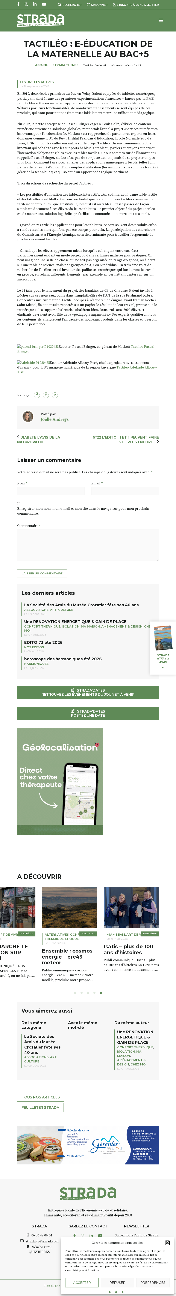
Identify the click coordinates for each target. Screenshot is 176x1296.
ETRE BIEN (90, 934)
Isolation (70, 626)
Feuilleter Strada (40, 1108)
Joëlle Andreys (55, 419)
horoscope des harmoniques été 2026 (63, 659)
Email (97, 483)
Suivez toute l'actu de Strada (137, 1235)
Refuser (117, 1283)
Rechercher (72, 4)
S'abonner (99, 4)
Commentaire (29, 526)
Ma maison (90, 626)
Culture (65, 610)
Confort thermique (42, 626)
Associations (36, 610)
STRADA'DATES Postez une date (88, 713)
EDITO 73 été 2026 (43, 642)
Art (53, 610)
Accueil (41, 65)
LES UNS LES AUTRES (37, 82)
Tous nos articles (41, 1097)
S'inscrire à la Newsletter (138, 4)
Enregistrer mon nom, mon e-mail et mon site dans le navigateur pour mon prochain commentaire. (83, 510)
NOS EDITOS (34, 647)
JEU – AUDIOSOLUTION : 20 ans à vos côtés (103, 952)
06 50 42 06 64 (41, 1235)
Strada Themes (65, 65)
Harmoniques (36, 664)
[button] (167, 1243)
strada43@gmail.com (42, 1241)
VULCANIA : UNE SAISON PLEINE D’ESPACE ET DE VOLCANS (39, 955)
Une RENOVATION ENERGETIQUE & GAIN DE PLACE (75, 621)
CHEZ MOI (138, 1064)
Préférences (152, 1283)
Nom (22, 483)
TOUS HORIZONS (33, 934)
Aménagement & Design (122, 626)
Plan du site (52, 1286)
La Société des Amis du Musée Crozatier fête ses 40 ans (81, 605)
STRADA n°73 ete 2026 (163, 658)
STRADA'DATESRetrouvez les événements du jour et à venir (88, 692)
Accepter (82, 1283)
